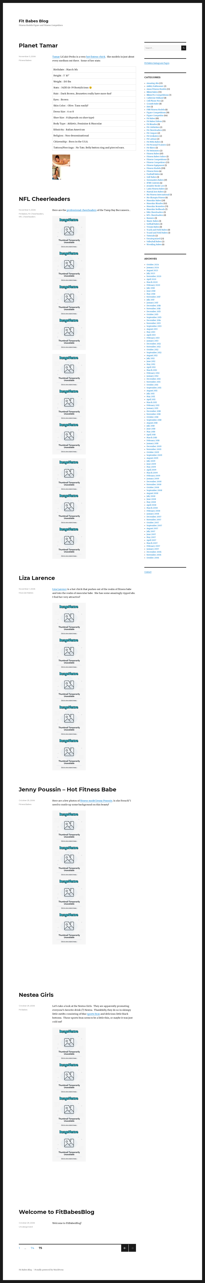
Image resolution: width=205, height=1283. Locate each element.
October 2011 (152, 385)
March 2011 (152, 402)
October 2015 (152, 314)
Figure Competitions (156, 112)
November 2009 (154, 449)
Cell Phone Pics (154, 101)
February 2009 (153, 476)
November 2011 (153, 382)
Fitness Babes (25, 60)
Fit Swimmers (153, 151)
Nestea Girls (36, 994)
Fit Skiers (151, 148)
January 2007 (153, 549)
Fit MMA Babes (153, 142)
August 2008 (152, 493)
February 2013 (153, 338)
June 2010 (151, 429)
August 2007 (152, 528)
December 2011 (154, 379)
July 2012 (151, 358)
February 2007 (153, 546)
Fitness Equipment (155, 165)
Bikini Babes (152, 92)
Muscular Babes (26, 593)
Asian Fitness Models (156, 89)
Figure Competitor (155, 115)
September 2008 (154, 490)
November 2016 (154, 308)
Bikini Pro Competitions (157, 95)
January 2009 (153, 478)
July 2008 (151, 496)
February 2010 (153, 440)
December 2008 (154, 481)
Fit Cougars (152, 133)
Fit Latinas (151, 139)
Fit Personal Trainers (156, 145)
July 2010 (151, 426)
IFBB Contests (153, 183)
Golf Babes (151, 177)
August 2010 (152, 423)
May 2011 (151, 396)
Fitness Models (154, 168)
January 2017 (152, 303)
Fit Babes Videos (154, 121)
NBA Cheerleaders (155, 212)
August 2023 (152, 270)
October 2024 (153, 264)
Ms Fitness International (158, 194)
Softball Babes (153, 224)
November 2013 (154, 323)
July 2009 (151, 461)
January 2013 (152, 341)
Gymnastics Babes (155, 180)
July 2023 (151, 273)
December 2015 (154, 311)
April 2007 (151, 540)
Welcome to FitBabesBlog (56, 1211)
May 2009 (151, 467)
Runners (150, 218)
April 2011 (151, 399)
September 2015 (154, 317)
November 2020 (154, 276)
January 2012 (152, 376)
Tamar (56, 56)
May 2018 (151, 294)
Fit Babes (23, 214)
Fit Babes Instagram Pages (156, 63)
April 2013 (151, 335)
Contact (147, 572)
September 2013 (154, 326)
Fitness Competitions (156, 159)
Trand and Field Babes (157, 233)
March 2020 (152, 282)
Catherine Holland (155, 98)
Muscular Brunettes (156, 206)
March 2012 (152, 370)
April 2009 (151, 470)
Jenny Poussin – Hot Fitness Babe (67, 789)
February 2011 (153, 405)
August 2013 (152, 329)
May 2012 (151, 364)
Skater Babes (153, 221)
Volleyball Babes (154, 241)
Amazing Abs (153, 83)
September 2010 (154, 420)
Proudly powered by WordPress (48, 1270)
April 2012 (151, 367)
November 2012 (154, 347)
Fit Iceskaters (153, 136)
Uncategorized (26, 1227)
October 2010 (152, 417)
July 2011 (150, 393)
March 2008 (152, 508)
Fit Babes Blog (33, 21)
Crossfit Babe (153, 104)
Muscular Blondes (155, 203)
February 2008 (153, 511)
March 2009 (152, 473)
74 (33, 1248)
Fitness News (153, 171)
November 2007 (154, 520)
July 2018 (151, 288)
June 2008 (151, 499)
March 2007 (152, 543)
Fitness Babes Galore (156, 156)
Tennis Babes (153, 227)
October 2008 (153, 487)
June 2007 (151, 534)
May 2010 (151, 432)
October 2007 (153, 522)
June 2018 (151, 291)
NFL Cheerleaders (44, 198)
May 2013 (151, 332)
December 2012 (154, 344)
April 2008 (151, 505)
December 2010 (154, 411)
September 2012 (154, 352)
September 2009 (154, 455)
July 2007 (151, 531)
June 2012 (151, 361)
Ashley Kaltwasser (155, 86)
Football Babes (153, 174)
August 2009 (152, 458)
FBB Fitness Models (156, 109)
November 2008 (154, 484)
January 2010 (152, 443)
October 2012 (152, 349)
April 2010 (151, 434)
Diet (148, 107)
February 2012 (153, 373)
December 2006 (154, 552)
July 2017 (150, 300)
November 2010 (154, 414)
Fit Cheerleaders (35, 214)
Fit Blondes (152, 124)
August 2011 (152, 391)
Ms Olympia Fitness (156, 197)
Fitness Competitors (156, 162)
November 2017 (153, 297)
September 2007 (154, 525)
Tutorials (151, 236)
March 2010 (152, 437)
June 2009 (151, 464)
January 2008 (153, 514)
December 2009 (154, 446)
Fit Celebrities (153, 127)
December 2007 (154, 517)
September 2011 (154, 388)
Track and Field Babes (157, 230)
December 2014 (154, 320)
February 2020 (153, 285)
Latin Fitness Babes (156, 189)
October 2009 (153, 452)
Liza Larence (37, 577)
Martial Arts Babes (155, 192)
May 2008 (151, 502)
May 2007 (151, 537)
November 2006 (154, 555)
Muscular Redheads (156, 209)
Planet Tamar (38, 45)
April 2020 (151, 279)
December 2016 (154, 305)
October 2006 (153, 558)
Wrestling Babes (154, 244)
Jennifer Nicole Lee (155, 186)
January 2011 (152, 408)
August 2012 (152, 355)
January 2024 (153, 267)
